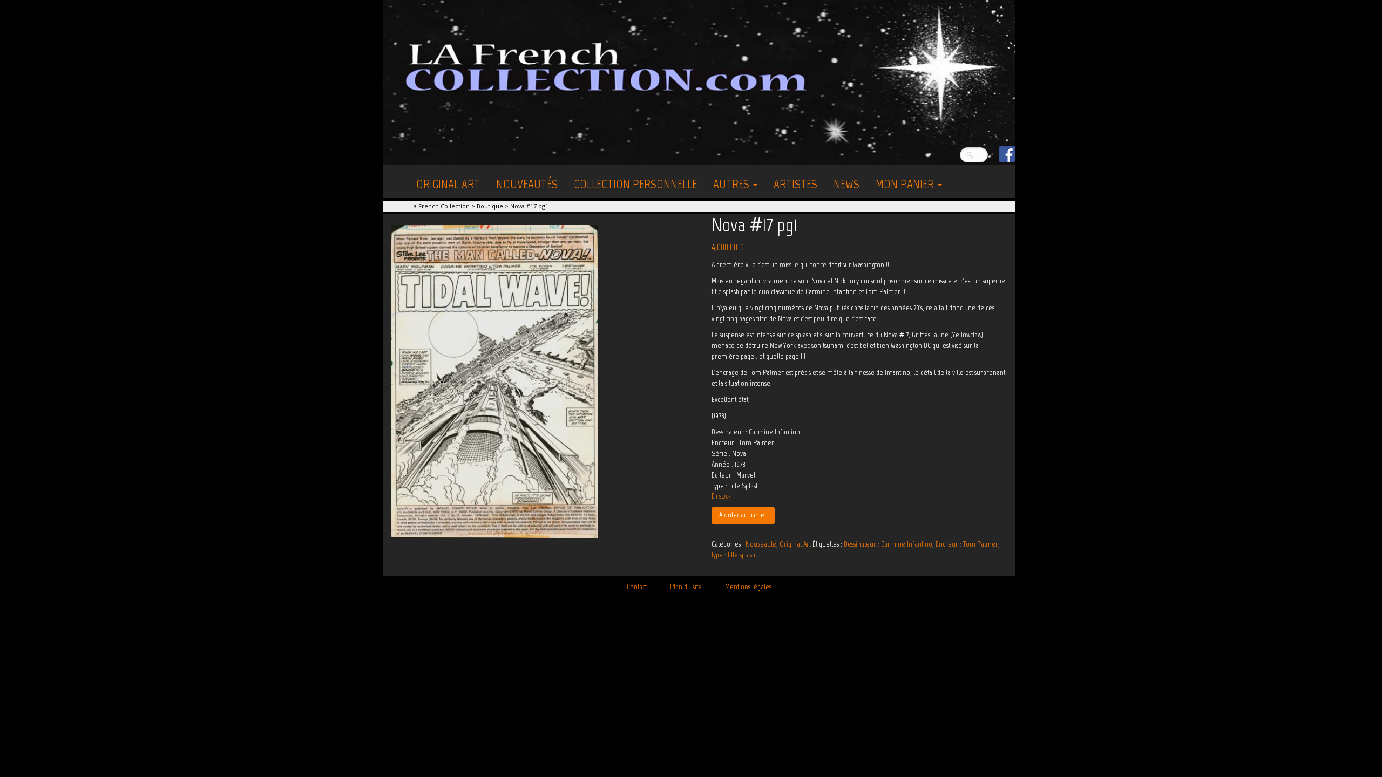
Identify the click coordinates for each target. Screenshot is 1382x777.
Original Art (448, 184)
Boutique (490, 206)
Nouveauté (761, 544)
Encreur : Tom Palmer (967, 544)
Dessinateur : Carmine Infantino (888, 544)
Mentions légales (748, 586)
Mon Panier (906, 184)
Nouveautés (527, 184)
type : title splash (733, 555)
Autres (732, 184)
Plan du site (686, 586)
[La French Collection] (699, 81)
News (846, 184)
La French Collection (440, 206)
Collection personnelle (635, 184)
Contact (637, 586)
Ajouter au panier (743, 515)
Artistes (795, 184)
